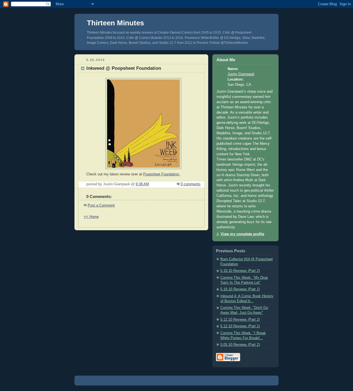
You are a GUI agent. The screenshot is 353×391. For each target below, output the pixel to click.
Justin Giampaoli (241, 74)
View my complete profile (242, 234)
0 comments (190, 184)
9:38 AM (142, 184)
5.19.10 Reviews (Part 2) (240, 271)
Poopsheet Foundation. (161, 174)
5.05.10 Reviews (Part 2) (240, 345)
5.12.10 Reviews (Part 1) (240, 326)
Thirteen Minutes (115, 23)
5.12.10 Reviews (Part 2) (240, 320)
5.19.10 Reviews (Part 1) (240, 289)
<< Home (91, 217)
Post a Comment (101, 205)
